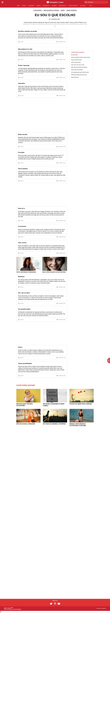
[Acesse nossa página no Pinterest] (55, 603)
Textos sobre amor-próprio (77, 69)
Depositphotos (18, 609)
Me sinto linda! (74, 54)
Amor (63, 10)
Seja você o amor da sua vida (77, 64)
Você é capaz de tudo (76, 62)
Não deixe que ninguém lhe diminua (79, 67)
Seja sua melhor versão (76, 59)
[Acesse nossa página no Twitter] (51, 603)
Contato (98, 608)
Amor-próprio (71, 10)
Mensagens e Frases (51, 10)
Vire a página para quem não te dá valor (80, 72)
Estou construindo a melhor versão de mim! (80, 57)
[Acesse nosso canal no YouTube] (58, 603)
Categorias (37, 10)
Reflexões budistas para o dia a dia (79, 74)
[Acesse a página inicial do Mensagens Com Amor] (55, 2)
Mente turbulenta (75, 77)
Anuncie (104, 608)
